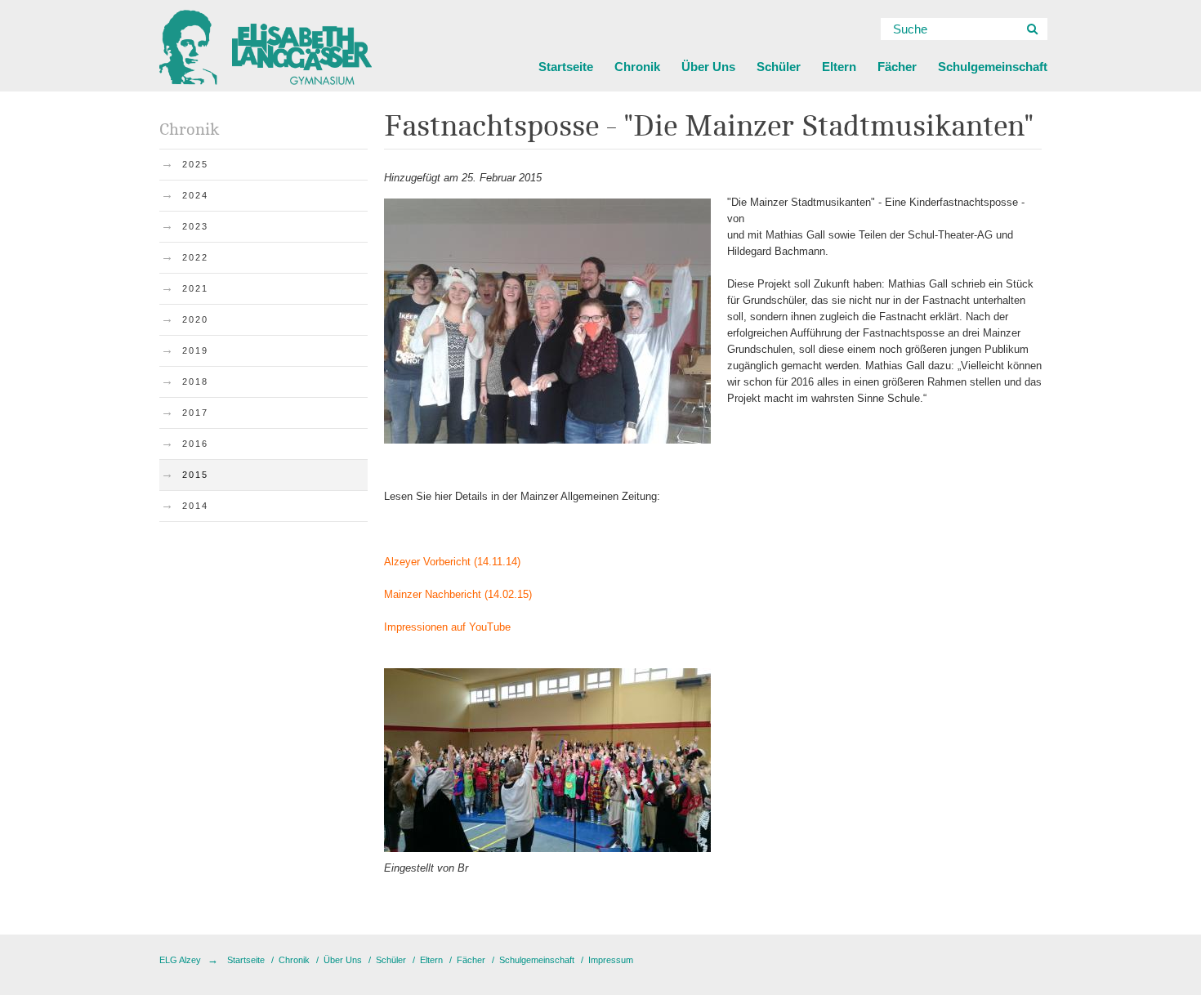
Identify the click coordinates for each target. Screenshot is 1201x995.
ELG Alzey (180, 960)
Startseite (565, 67)
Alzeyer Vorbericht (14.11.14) (452, 562)
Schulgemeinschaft (992, 67)
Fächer (897, 67)
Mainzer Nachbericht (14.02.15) (458, 594)
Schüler (779, 67)
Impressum (610, 960)
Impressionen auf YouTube (447, 627)
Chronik (637, 67)
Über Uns (708, 67)
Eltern (839, 67)
